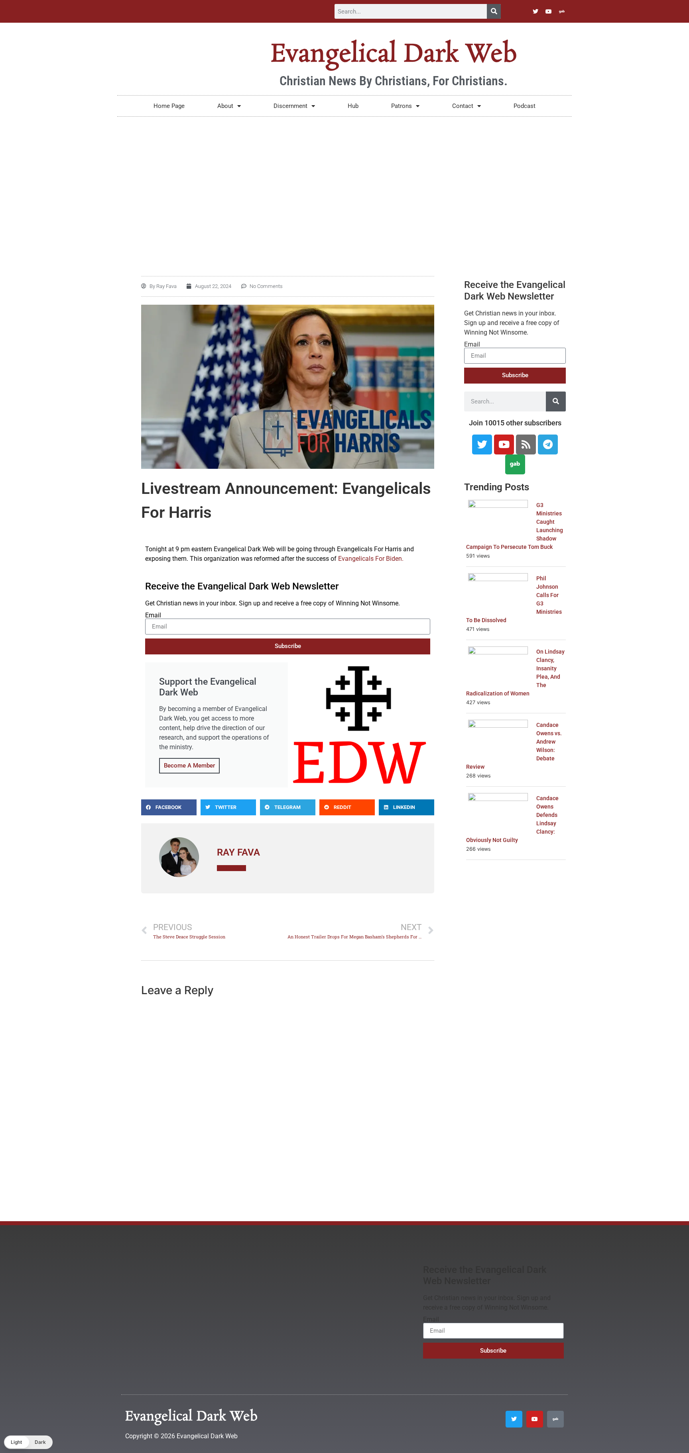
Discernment (290, 106)
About (225, 106)
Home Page (169, 106)
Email (153, 615)
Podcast (524, 106)
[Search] (494, 11)
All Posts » (231, 868)
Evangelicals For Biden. (371, 558)
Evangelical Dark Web (394, 54)
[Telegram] (548, 444)
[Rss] (526, 444)
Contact (462, 106)
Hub (353, 106)
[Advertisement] (344, 176)
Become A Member (189, 765)
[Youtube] (548, 11)
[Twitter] (535, 11)
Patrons (401, 106)
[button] (169, 807)
